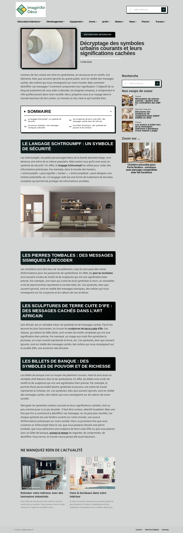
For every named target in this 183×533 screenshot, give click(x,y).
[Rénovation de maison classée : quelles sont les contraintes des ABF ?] (127, 100)
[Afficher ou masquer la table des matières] (81, 111)
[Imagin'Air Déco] (31, 9)
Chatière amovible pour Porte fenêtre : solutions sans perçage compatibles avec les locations (141, 168)
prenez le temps (59, 432)
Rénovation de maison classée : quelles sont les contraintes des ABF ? (148, 102)
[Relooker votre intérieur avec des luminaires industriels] (43, 473)
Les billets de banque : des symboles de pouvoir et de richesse (89, 126)
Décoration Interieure (97, 34)
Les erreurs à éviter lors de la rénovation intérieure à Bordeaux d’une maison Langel (148, 127)
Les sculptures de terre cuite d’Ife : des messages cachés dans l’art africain (89, 120)
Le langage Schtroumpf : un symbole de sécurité (44, 120)
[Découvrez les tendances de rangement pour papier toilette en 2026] (127, 113)
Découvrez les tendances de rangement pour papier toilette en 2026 (147, 114)
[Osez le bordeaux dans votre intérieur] (92, 473)
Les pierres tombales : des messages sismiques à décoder (43, 126)
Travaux (138, 96)
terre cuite (91, 328)
